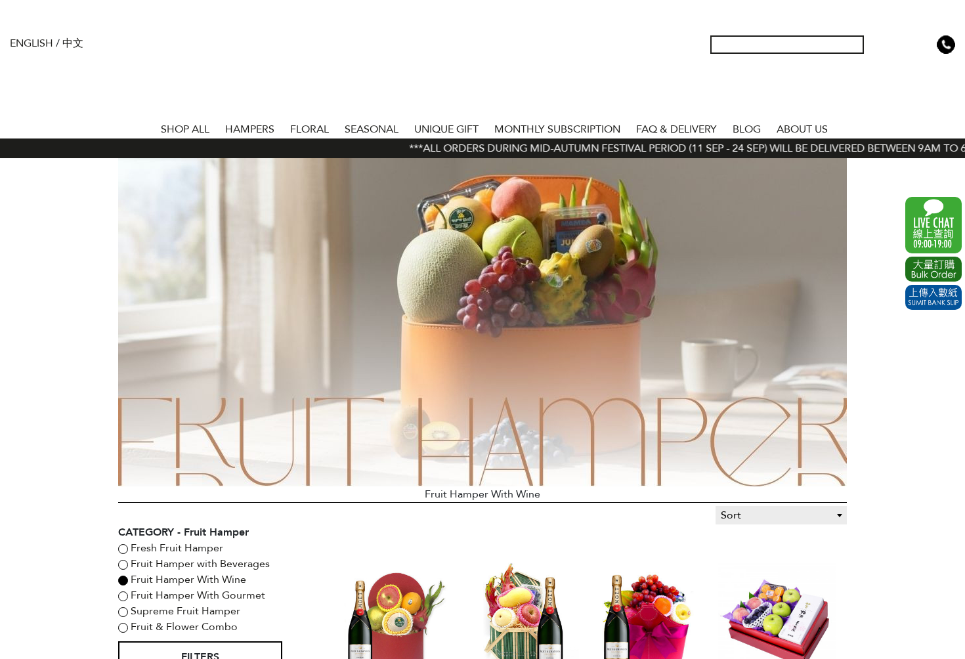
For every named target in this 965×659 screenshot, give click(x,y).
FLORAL (309, 129)
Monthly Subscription (557, 129)
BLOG (747, 129)
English (31, 43)
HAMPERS (249, 129)
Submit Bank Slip (933, 297)
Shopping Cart (925, 44)
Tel (946, 44)
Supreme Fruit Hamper (184, 611)
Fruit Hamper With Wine (187, 579)
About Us (802, 129)
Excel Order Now (933, 269)
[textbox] (781, 515)
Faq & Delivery (676, 129)
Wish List (904, 44)
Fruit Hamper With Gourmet (196, 595)
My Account (883, 44)
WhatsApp (933, 225)
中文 (72, 43)
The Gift (482, 70)
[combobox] (781, 515)
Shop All (185, 129)
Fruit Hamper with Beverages (199, 564)
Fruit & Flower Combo (183, 627)
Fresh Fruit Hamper (175, 548)
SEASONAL (371, 129)
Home (141, 126)
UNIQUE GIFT (446, 129)
